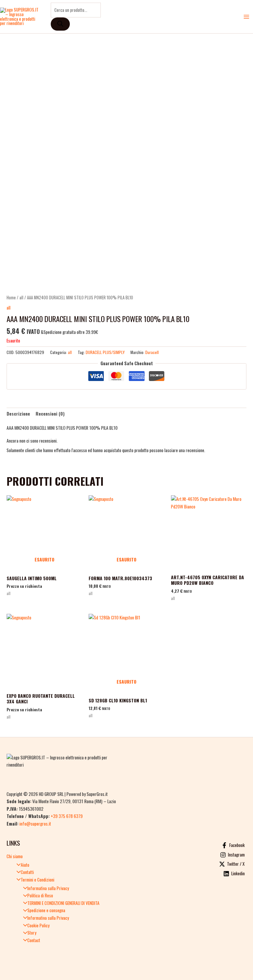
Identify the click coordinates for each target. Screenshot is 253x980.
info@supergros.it (35, 823)
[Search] (60, 24)
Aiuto (25, 864)
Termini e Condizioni (37, 879)
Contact (33, 940)
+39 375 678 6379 (67, 816)
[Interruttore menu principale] (246, 16)
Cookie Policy (38, 925)
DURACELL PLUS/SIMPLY (105, 352)
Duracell (152, 352)
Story (31, 932)
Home (11, 297)
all (21, 297)
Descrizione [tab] (18, 413)
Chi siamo (15, 856)
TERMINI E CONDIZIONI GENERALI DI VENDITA (63, 903)
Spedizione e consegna (46, 910)
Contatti (27, 872)
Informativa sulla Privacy (48, 888)
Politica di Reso (40, 895)
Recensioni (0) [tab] (50, 413)
